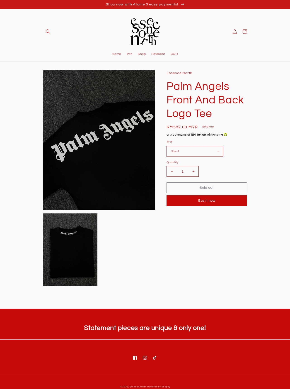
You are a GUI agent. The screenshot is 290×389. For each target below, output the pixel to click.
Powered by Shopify (158, 387)
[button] (48, 32)
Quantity (172, 162)
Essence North (138, 387)
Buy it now (206, 200)
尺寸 (170, 142)
